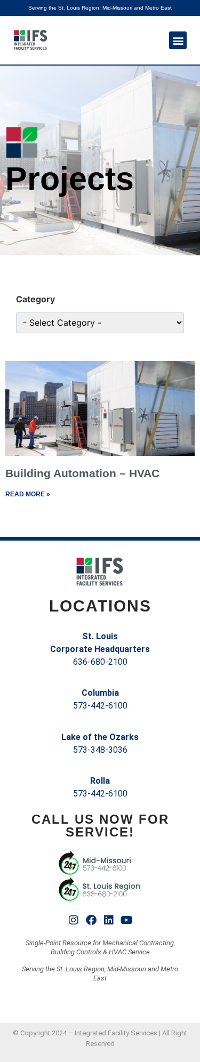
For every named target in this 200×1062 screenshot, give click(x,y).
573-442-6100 (100, 706)
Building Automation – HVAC (82, 473)
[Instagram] (73, 920)
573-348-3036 (100, 750)
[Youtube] (126, 920)
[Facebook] (91, 920)
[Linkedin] (108, 920)
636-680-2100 (100, 662)
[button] (178, 40)
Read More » (27, 494)
